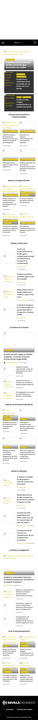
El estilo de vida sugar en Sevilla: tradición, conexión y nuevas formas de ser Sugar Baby (18, 356)
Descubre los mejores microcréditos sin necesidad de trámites (26, 138)
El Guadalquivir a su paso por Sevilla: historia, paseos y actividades (25, 394)
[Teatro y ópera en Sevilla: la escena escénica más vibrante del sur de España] (10, 191)
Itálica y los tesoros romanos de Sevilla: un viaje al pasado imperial (25, 382)
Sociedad (10, 59)
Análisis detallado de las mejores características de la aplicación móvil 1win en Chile (27, 166)
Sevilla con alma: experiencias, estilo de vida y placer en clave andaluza (24, 370)
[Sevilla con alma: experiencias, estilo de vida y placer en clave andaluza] (9, 372)
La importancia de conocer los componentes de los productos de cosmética (25, 535)
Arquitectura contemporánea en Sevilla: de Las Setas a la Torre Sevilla (23, 84)
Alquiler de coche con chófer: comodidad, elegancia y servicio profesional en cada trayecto (10, 455)
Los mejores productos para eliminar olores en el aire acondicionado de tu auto (27, 426)
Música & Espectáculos (12, 195)
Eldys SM (22, 267)
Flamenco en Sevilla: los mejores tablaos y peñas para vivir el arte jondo (10, 229)
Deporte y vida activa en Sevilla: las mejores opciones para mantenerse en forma (25, 593)
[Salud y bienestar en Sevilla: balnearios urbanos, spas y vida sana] (9, 295)
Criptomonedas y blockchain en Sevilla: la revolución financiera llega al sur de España (10, 138)
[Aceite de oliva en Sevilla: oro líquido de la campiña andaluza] (10, 641)
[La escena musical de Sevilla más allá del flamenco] (27, 191)
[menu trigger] (4, 43)
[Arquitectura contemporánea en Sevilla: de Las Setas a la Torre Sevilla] (9, 82)
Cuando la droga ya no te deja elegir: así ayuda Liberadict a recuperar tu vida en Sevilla (25, 310)
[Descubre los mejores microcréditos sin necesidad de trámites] (27, 127)
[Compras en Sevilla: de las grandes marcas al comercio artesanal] (9, 483)
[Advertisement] (19, 19)
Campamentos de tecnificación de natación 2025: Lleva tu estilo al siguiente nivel (24, 620)
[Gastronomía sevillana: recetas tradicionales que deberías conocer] (27, 667)
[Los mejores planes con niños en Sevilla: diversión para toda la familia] (10, 667)
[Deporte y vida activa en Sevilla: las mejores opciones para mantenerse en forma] (9, 594)
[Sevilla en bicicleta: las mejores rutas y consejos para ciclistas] (10, 415)
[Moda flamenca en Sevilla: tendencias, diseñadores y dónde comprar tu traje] (9, 501)
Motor (7, 416)
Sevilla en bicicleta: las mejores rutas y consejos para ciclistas (10, 425)
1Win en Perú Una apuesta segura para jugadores (10, 165)
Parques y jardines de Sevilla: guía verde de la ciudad (25, 276)
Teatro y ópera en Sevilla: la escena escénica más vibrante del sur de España (9, 202)
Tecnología (21, 76)
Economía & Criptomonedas (14, 131)
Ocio (19, 97)
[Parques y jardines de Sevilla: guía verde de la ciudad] (9, 279)
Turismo (8, 350)
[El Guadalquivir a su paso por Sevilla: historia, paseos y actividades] (9, 396)
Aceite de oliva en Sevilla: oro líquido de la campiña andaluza (9, 652)
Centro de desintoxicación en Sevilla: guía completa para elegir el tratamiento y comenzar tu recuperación (25, 256)
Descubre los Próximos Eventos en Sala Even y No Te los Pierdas (27, 229)
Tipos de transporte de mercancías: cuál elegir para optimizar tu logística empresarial (27, 454)
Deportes (9, 573)
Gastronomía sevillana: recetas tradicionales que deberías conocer (26, 678)
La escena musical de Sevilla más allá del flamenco (26, 200)
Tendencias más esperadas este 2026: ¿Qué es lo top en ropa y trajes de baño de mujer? (25, 517)
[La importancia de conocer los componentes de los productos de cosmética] (9, 537)
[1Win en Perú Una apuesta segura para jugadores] (10, 155)
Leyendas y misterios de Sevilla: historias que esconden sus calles (18, 65)
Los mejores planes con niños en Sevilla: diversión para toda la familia (10, 678)
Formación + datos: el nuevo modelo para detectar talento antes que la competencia (24, 606)
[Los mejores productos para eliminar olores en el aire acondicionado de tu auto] (27, 415)
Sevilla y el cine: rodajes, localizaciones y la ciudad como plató (27, 652)
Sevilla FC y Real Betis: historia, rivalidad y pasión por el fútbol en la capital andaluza (19, 579)
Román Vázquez (12, 362)
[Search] (35, 43)
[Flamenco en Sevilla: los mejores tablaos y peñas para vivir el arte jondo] (10, 219)
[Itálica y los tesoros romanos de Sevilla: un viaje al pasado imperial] (9, 384)
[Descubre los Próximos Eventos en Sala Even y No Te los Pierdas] (27, 219)
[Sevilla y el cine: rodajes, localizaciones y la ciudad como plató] (9, 102)
